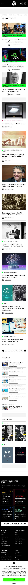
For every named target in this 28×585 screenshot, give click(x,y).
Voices (16, 534)
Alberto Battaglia (15, 69)
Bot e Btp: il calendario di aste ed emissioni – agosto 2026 (17, 389)
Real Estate (11, 377)
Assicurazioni (19, 14)
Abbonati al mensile (5, 545)
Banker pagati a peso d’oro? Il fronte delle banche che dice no (12, 214)
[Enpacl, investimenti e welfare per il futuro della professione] (14, 79)
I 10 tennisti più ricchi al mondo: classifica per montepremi (16, 363)
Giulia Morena (8, 280)
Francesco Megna (9, 313)
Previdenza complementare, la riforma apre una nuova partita (12, 245)
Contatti (2, 534)
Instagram (19, 552)
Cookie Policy (22, 575)
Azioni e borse (13, 61)
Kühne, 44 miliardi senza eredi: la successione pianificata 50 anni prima (13, 156)
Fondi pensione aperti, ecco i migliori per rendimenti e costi (16, 372)
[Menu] (3, 3)
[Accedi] (21, 3)
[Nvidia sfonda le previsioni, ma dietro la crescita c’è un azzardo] (14, 55)
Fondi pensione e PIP (14, 241)
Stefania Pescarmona (15, 94)
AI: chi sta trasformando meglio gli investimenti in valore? (13, 276)
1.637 (16, 350)
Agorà (10, 14)
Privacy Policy (9, 575)
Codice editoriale (5, 536)
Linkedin (19, 559)
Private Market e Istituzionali (10, 85)
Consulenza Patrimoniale (9, 35)
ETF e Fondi (6, 241)
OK (14, 579)
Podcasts (17, 536)
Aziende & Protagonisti (7, 360)
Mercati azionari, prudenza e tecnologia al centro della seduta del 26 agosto (13, 308)
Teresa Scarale (8, 126)
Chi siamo (3, 532)
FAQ (2, 539)
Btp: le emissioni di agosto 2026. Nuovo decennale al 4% (12, 340)
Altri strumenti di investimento (9, 385)
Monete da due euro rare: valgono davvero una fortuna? (17, 397)
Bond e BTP (12, 336)
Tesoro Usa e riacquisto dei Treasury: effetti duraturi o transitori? (15, 407)
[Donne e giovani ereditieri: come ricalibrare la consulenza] (14, 30)
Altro (14, 14)
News (16, 532)
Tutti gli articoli (4, 14)
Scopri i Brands (18, 543)
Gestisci (14, 583)
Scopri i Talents (18, 541)
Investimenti (6, 61)
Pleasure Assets (7, 120)
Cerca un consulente (19, 539)
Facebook (19, 555)
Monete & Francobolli (7, 394)
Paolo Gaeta (7, 160)
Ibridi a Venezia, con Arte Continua (14, 124)
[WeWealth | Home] (14, 3)
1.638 (21, 350)
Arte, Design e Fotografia (17, 120)
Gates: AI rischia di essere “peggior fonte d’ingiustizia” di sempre (13, 185)
